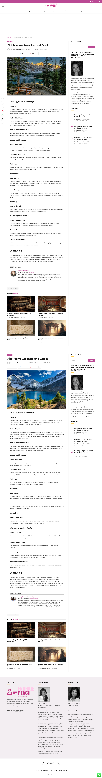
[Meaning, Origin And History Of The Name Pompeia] (52, 304)
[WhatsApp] (2, 114)
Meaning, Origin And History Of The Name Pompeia (50, 314)
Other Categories (80, 11)
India (58, 11)
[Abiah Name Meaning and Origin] (36, 76)
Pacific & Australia (67, 11)
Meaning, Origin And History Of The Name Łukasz (83, 138)
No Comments (36, 49)
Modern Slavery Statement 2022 (61, 768)
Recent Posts (18, 267)
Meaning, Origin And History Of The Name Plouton (50, 338)
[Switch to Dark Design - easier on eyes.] (97, 1)
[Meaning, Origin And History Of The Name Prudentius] (21, 304)
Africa (16, 11)
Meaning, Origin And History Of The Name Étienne (83, 116)
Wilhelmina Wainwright (14, 317)
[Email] (2, 118)
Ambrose (11, 341)
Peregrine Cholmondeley (44, 341)
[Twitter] (2, 106)
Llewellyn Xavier (43, 317)
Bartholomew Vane (16, 49)
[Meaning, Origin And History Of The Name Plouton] (52, 328)
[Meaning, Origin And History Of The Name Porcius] (21, 328)
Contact (91, 11)
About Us (17, 768)
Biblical (10, 41)
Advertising (25, 768)
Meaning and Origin (13, 288)
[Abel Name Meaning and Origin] (36, 389)
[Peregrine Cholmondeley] (14, 600)
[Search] (99, 1)
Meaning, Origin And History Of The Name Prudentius (19, 314)
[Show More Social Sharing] (39, 53)
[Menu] (3, 6)
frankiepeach (78, 119)
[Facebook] (2, 102)
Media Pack (76, 768)
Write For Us (53, 770)
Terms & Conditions (41, 770)
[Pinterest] (2, 110)
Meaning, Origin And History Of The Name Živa (83, 127)
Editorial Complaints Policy (40, 768)
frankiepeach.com (33, 272)
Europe (53, 11)
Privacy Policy (86, 768)
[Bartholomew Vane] (14, 276)
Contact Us (63, 770)
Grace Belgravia (56, 774)
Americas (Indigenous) (27, 11)
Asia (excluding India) (42, 11)
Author (11, 267)
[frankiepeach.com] (51, 6)
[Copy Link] (2, 121)
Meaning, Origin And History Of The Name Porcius (19, 338)
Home (10, 11)
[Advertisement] (51, 25)
